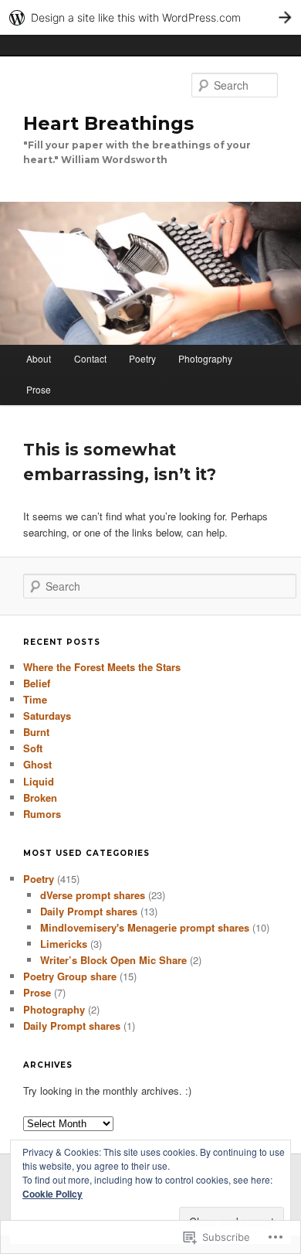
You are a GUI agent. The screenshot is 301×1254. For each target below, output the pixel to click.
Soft (32, 748)
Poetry (142, 358)
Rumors (42, 813)
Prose (38, 389)
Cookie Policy (52, 1194)
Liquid (38, 781)
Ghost (37, 764)
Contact (90, 358)
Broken (40, 797)
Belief (36, 683)
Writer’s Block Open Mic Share (113, 959)
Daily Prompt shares (88, 911)
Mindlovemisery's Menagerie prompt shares (144, 927)
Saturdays (47, 715)
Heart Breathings (108, 123)
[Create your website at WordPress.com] (150, 17)
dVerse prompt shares (92, 895)
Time (35, 699)
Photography (205, 358)
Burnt (36, 731)
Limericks (63, 943)
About (38, 358)
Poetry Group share (70, 976)
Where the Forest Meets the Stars (102, 666)
